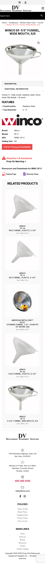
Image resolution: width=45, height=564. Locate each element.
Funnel (40, 23)
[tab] (22, 83)
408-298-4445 (22, 481)
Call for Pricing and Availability (17, 147)
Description (10, 84)
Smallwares (13, 23)
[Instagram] (25, 496)
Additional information (16, 89)
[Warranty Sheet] (38, 173)
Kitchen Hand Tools (28, 23)
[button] (38, 43)
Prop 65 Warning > (16, 161)
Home (4, 23)
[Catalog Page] (16, 173)
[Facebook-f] (20, 496)
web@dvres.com (23, 491)
